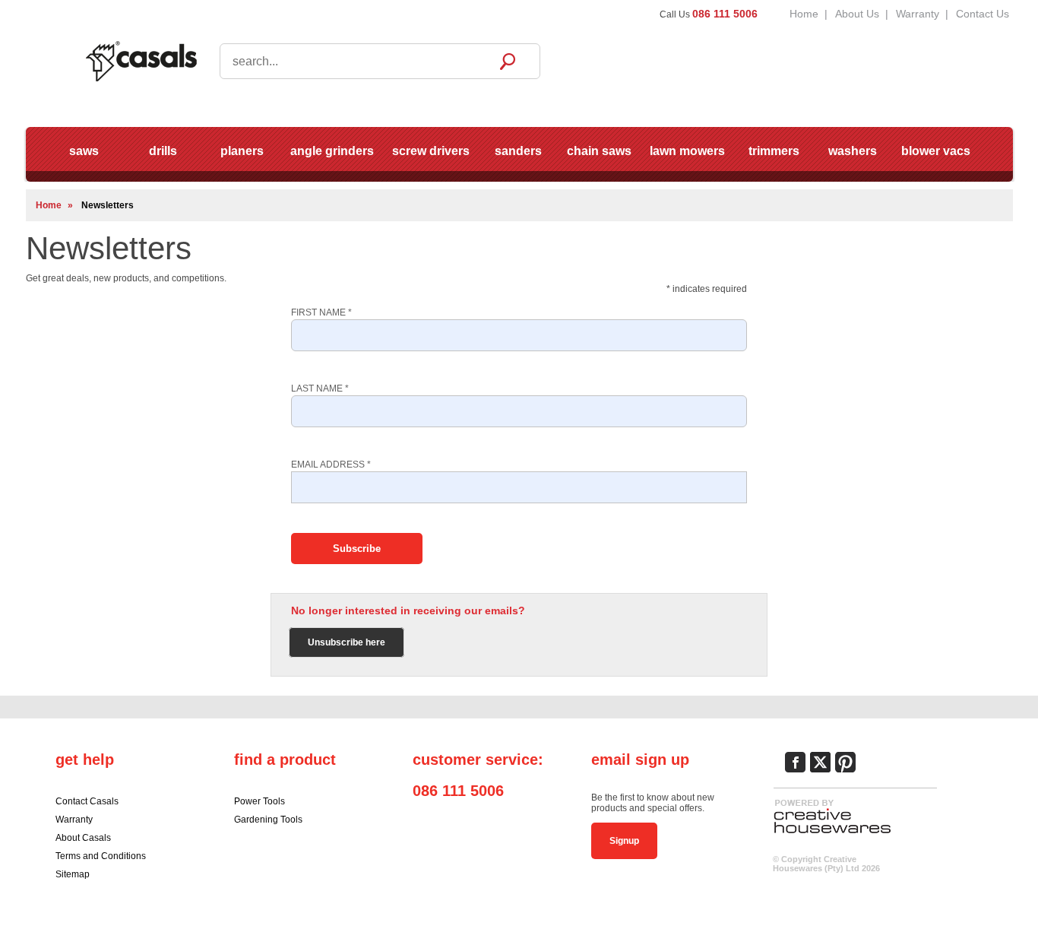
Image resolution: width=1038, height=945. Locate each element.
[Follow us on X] (820, 762)
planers (242, 150)
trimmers (773, 150)
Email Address (331, 464)
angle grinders (332, 150)
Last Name (320, 388)
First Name (321, 312)
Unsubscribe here (346, 642)
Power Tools (259, 801)
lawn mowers (687, 150)
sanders (518, 150)
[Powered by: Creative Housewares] (832, 834)
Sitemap (72, 874)
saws (84, 150)
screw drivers (431, 150)
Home (804, 14)
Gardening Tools (268, 819)
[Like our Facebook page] (795, 762)
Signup (624, 841)
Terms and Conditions (100, 856)
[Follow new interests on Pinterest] (845, 762)
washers (852, 150)
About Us (857, 14)
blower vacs (935, 150)
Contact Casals (87, 801)
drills (163, 150)
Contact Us (982, 14)
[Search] (508, 61)
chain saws (599, 150)
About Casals (83, 837)
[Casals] (141, 60)
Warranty (917, 14)
